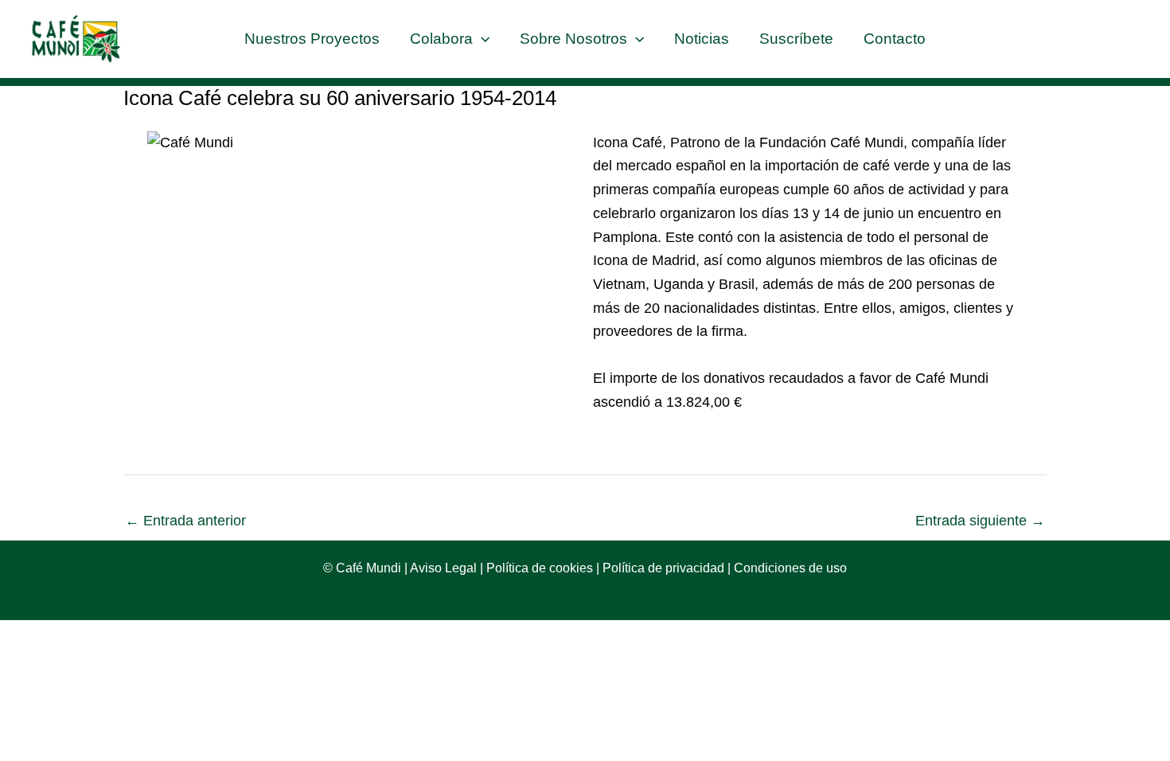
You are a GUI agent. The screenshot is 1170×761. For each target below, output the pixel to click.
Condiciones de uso (790, 568)
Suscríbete (796, 38)
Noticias (701, 38)
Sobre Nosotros (573, 38)
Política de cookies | (541, 568)
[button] (481, 39)
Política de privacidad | (667, 568)
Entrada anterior (185, 521)
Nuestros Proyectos (312, 38)
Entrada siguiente (980, 521)
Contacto (895, 38)
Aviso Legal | (445, 568)
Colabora (441, 38)
